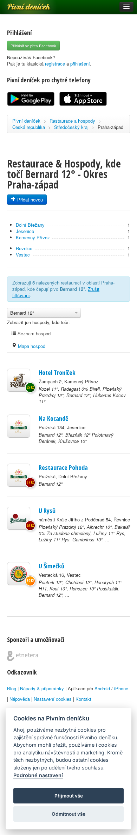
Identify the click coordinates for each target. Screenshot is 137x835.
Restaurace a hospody (72, 120)
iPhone (121, 688)
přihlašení (80, 63)
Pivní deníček (21, 4)
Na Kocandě (53, 418)
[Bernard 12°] (18, 426)
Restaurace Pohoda (63, 467)
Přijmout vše (68, 796)
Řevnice (24, 248)
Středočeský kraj (71, 127)
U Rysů (47, 510)
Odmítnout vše (68, 814)
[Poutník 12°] (18, 573)
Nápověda (19, 699)
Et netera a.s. (22, 656)
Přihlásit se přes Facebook (33, 45)
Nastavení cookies (53, 699)
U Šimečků (51, 566)
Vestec (23, 254)
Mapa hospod (31, 346)
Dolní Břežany (30, 224)
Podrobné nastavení (38, 775)
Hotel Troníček (57, 372)
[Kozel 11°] (18, 380)
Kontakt (83, 699)
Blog (11, 688)
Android (102, 688)
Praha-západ (110, 127)
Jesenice (25, 231)
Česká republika (28, 127)
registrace (55, 63)
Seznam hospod (33, 333)
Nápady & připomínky (42, 688)
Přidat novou (29, 199)
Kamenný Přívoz (33, 237)
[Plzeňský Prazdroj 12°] (18, 518)
